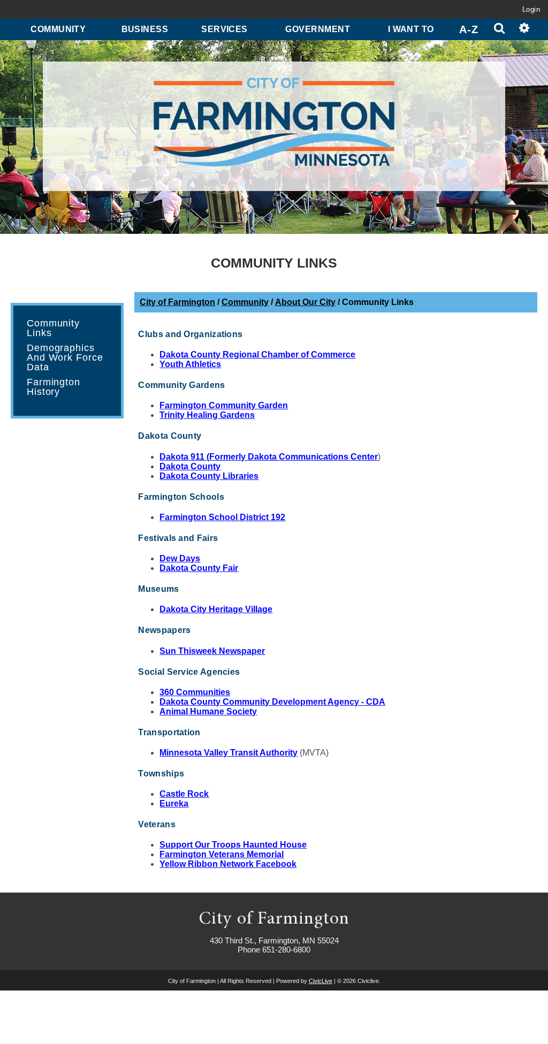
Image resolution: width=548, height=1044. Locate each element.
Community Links (53, 328)
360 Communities (194, 692)
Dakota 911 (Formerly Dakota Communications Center (268, 456)
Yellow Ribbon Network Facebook (227, 863)
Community (58, 29)
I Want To (411, 29)
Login (531, 9)
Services (224, 29)
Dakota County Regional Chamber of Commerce (257, 354)
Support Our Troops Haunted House (233, 844)
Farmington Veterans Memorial (221, 854)
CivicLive (320, 981)
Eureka (173, 803)
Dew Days (179, 558)
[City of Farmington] (274, 124)
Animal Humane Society (208, 711)
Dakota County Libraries (208, 476)
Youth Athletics (190, 364)
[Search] (499, 29)
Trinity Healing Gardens (207, 415)
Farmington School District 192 (222, 517)
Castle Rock (184, 793)
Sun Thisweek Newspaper (212, 651)
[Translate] (524, 29)
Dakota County (189, 466)
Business (145, 29)
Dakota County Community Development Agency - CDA (272, 701)
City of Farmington (177, 302)
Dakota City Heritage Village (215, 609)
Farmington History (53, 387)
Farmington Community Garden (223, 405)
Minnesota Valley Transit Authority (228, 752)
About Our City (305, 302)
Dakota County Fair (198, 568)
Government (317, 29)
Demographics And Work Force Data (65, 357)
